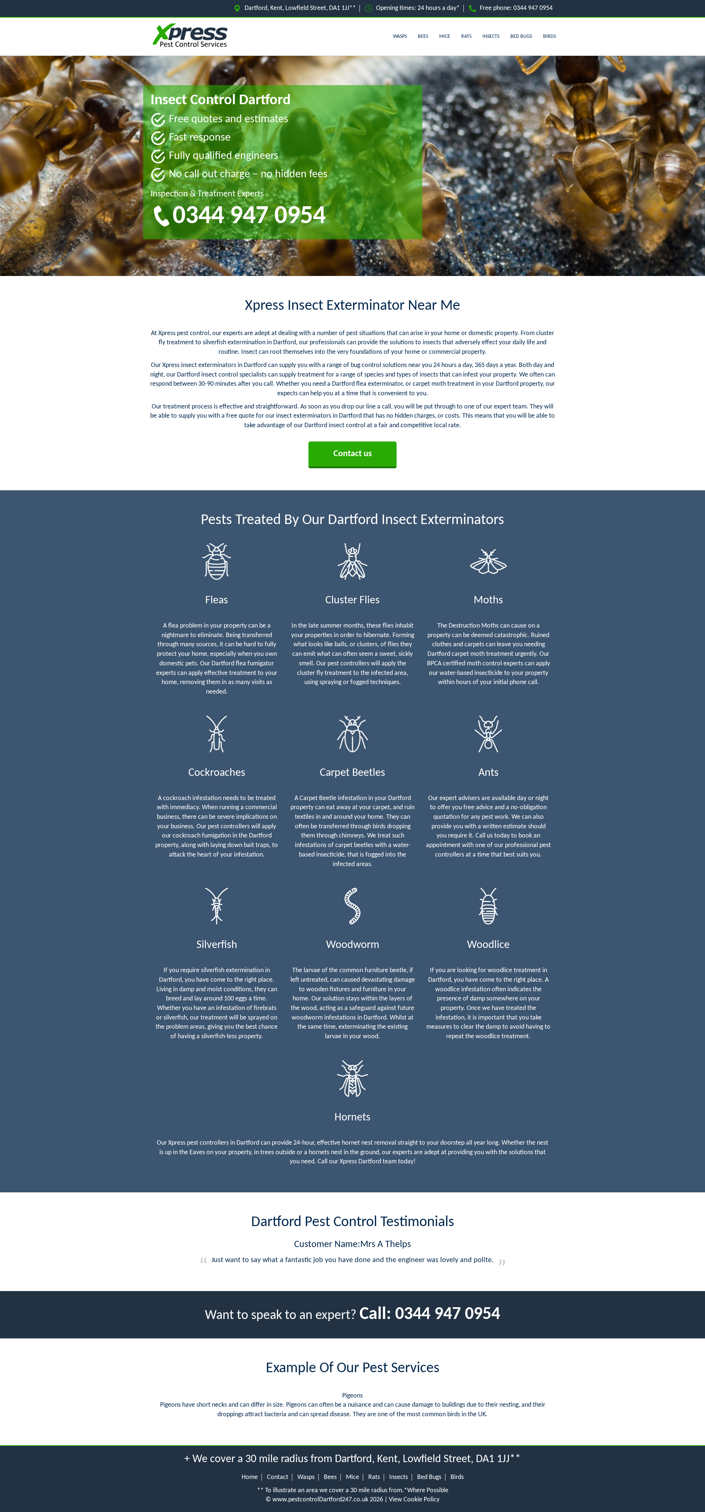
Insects (490, 36)
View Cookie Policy (414, 1499)
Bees (423, 36)
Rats (466, 36)
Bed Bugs (521, 36)
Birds (549, 36)
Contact (277, 1477)
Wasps (400, 36)
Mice (444, 36)
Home (250, 1477)
